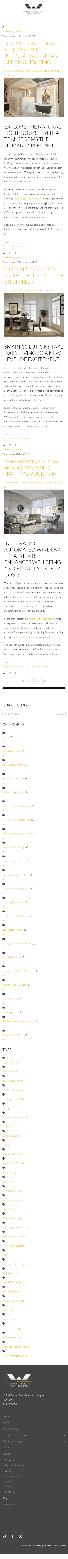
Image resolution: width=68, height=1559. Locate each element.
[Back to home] (34, 9)
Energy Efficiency (11, 1291)
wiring (5, 1108)
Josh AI (9, 1470)
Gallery (6, 1447)
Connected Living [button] (11, 1441)
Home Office (9, 1310)
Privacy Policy (60, 1545)
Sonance (9, 1491)
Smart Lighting (19, 246)
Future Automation (15, 1465)
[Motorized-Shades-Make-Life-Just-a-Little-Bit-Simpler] (34, 314)
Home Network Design (14, 1236)
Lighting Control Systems (16, 916)
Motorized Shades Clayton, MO (40, 290)
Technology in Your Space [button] (15, 1435)
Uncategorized (10, 1012)
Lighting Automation (13, 902)
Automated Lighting (12, 764)
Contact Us (8, 1504)
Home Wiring (9, 1209)
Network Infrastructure (14, 1355)
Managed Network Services (17, 943)
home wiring (9, 1172)
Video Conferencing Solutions (18, 1021)
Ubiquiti (6, 1254)
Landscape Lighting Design (16, 888)
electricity (7, 1126)
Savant (8, 1486)
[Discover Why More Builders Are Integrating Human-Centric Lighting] (34, 97)
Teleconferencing (11, 1218)
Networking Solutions (13, 1245)
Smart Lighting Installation (16, 1227)
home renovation (11, 1135)
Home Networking (12, 1337)
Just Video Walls (13, 1475)
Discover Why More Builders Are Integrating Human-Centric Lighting (32, 52)
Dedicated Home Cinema (15, 1264)
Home (5, 1416)
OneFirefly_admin (11, 31)
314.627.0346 (10, 1404)
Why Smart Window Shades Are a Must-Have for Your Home (32, 467)
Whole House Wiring (13, 1035)
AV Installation (10, 1273)
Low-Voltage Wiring (13, 929)
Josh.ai (6, 737)
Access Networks (11, 751)
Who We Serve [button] (10, 1428)
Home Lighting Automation (16, 806)
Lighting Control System (15, 1099)
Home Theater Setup (13, 861)
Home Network (10, 1319)
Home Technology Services (16, 833)
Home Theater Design (14, 847)
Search (59, 714)
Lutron (7, 246)
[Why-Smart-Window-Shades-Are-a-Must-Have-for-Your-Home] (34, 511)
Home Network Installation (16, 819)
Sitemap (47, 1545)
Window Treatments (13, 1300)
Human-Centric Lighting (17, 70)
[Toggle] (3, 741)
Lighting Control (13, 666)
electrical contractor (13, 1199)
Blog (4, 1498)
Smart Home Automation (15, 1117)
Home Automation (12, 1190)
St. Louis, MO (9, 998)
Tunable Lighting (11, 1328)
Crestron (7, 1181)
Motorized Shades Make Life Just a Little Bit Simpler (33, 275)
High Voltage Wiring (13, 792)
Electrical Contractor (13, 778)
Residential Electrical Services (18, 971)
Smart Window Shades (16, 482)
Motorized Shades (14, 290)
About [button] (5, 1422)
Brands (6, 1453)
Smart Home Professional (15, 1163)
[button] (4, 9)
